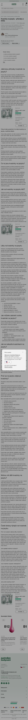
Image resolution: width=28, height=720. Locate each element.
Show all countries (8, 367)
